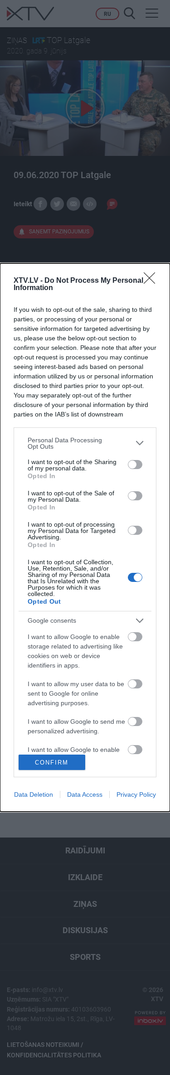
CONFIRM (51, 762)
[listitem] (85, 443)
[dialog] (85, 537)
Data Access (84, 794)
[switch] (135, 464)
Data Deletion (33, 794)
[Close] (152, 281)
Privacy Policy (136, 794)
